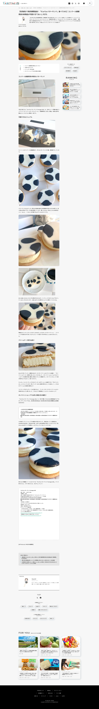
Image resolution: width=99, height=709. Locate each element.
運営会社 (49, 690)
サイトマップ (43, 696)
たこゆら (26, 671)
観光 (23, 606)
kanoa (47, 648)
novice (57, 696)
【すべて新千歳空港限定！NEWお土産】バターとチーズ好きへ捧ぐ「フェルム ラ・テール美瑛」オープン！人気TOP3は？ (75, 107)
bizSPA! (63, 696)
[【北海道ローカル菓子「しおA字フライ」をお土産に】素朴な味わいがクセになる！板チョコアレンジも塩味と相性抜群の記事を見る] (70, 642)
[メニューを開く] (90, 3)
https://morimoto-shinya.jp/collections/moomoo (30, 515)
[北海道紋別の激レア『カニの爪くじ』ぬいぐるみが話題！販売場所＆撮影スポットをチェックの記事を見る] (66, 101)
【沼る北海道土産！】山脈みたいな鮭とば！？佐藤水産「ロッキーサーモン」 (70, 674)
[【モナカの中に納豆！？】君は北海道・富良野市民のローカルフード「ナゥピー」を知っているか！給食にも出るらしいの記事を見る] (49, 664)
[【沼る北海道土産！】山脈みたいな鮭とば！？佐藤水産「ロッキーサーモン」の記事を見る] (70, 664)
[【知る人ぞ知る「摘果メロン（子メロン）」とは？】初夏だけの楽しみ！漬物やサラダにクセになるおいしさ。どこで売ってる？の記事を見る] (49, 642)
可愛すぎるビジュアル (28, 67)
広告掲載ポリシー (41, 693)
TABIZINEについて (40, 690)
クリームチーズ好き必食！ (29, 69)
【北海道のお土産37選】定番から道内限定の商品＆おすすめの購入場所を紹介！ (75, 84)
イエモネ (50, 696)
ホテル (44, 606)
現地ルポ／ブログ (53, 606)
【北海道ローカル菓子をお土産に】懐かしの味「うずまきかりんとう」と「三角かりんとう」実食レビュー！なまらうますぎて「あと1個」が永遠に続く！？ (28, 674)
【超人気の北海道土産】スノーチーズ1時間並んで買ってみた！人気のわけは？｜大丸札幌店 (38, 560)
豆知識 (33, 609)
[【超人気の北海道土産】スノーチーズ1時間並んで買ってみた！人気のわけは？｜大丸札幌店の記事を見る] (66, 90)
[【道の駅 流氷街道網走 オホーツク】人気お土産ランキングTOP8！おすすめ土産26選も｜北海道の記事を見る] (66, 96)
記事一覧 (36, 696)
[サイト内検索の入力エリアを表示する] (84, 3)
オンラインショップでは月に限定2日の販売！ (33, 71)
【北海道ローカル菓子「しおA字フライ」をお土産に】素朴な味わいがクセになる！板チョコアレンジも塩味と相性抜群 (70, 651)
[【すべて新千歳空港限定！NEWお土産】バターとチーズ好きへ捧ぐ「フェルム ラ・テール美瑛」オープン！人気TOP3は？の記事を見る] (66, 107)
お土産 (37, 606)
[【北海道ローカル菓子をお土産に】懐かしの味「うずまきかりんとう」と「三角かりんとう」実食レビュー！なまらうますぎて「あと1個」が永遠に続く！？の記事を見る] (28, 664)
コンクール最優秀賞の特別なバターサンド (32, 65)
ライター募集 (58, 693)
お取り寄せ (27, 618)
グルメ (30, 606)
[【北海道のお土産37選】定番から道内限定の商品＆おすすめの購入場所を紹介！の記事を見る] (66, 84)
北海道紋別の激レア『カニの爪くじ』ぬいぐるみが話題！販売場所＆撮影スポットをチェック (75, 101)
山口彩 (26, 648)
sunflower (69, 648)
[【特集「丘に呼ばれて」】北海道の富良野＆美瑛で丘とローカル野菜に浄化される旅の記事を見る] (28, 642)
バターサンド (43, 618)
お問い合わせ (50, 693)
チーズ (35, 618)
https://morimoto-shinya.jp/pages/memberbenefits (31, 512)
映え (51, 618)
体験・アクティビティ (42, 609)
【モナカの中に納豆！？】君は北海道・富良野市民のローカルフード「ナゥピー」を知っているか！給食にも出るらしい (49, 674)
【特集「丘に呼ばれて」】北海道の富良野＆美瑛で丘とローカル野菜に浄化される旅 (28, 651)
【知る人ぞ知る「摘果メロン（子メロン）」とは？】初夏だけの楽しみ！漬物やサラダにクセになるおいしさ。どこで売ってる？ (49, 651)
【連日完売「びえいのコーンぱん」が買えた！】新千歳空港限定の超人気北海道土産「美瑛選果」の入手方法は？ (39, 558)
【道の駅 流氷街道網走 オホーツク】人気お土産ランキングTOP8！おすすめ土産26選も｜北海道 (75, 96)
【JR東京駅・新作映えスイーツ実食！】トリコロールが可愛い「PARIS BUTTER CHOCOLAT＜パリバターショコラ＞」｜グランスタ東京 (39, 562)
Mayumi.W (24, 24)
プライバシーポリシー (58, 690)
